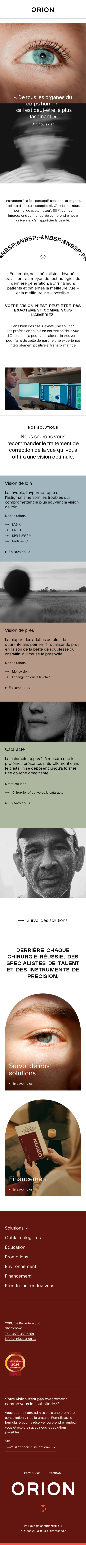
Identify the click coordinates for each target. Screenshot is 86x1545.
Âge (7, 1441)
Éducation (15, 1247)
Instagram (53, 1473)
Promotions (16, 1257)
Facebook (32, 1473)
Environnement (20, 1266)
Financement (18, 1276)
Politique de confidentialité (41, 1526)
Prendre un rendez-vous (29, 1286)
